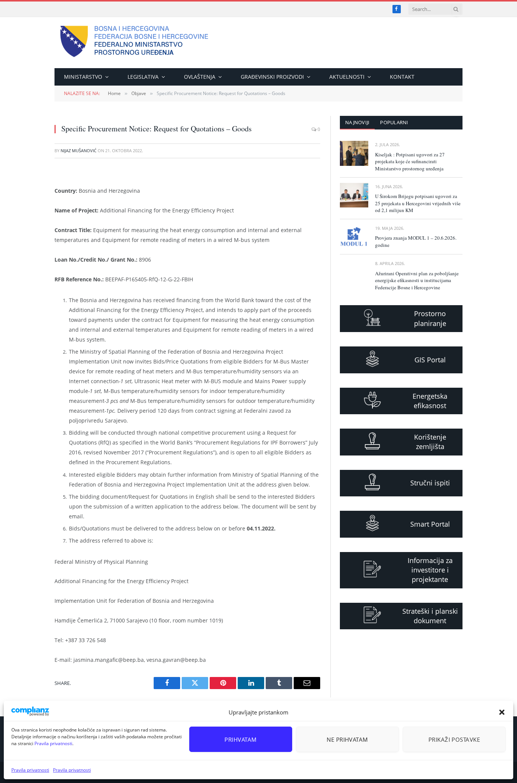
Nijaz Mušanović (79, 150)
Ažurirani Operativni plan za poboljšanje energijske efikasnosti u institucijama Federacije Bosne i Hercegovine (417, 280)
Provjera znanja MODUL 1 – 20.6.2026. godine (415, 241)
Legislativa (143, 76)
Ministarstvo (83, 76)
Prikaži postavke (454, 739)
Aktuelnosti (346, 76)
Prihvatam (240, 739)
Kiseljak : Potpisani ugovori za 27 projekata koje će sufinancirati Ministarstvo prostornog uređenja (410, 161)
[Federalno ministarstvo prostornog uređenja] (134, 42)
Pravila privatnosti (53, 743)
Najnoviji (357, 122)
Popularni (394, 122)
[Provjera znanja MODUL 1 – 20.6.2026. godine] (354, 237)
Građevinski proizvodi (272, 76)
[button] (502, 712)
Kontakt (402, 76)
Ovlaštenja (199, 76)
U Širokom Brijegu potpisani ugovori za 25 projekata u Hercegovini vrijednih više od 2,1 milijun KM (418, 203)
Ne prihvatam (347, 739)
